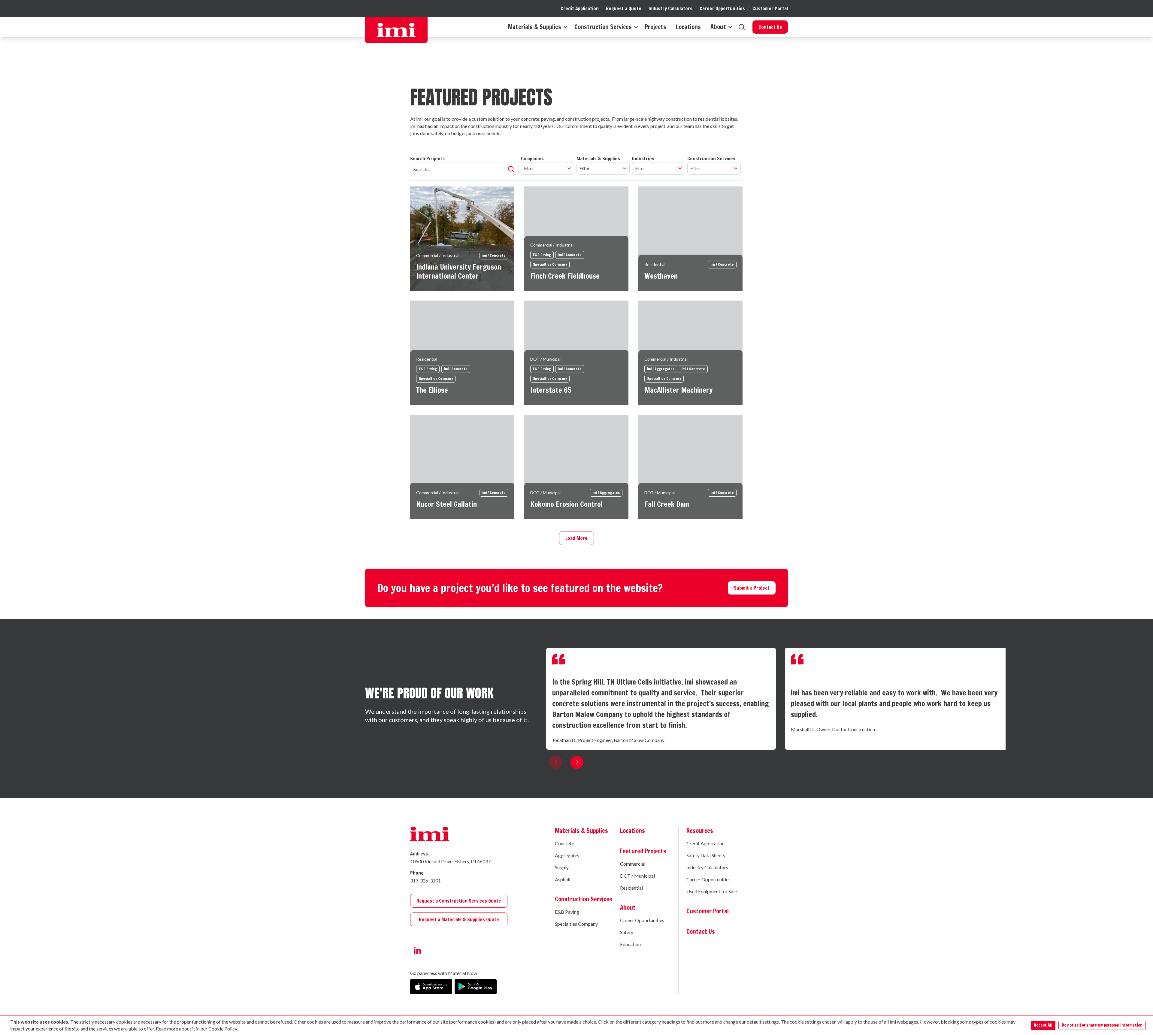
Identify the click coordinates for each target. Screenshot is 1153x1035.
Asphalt (563, 879)
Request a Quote (623, 8)
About (718, 27)
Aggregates (567, 855)
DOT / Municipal (637, 876)
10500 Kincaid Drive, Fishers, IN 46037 (450, 861)
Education (630, 944)
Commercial (632, 864)
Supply (562, 867)
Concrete (564, 843)
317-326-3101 (425, 880)
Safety (626, 932)
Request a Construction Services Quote (458, 900)
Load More (576, 538)
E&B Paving (567, 912)
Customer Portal (770, 8)
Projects (655, 27)
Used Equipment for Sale (711, 891)
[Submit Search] (511, 169)
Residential (631, 888)
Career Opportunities (722, 8)
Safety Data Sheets (705, 855)
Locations (688, 27)
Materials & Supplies (534, 27)
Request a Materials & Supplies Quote (459, 919)
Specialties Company (576, 924)
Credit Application (580, 8)
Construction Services (603, 27)
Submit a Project (752, 588)
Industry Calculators (670, 8)
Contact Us (770, 27)
